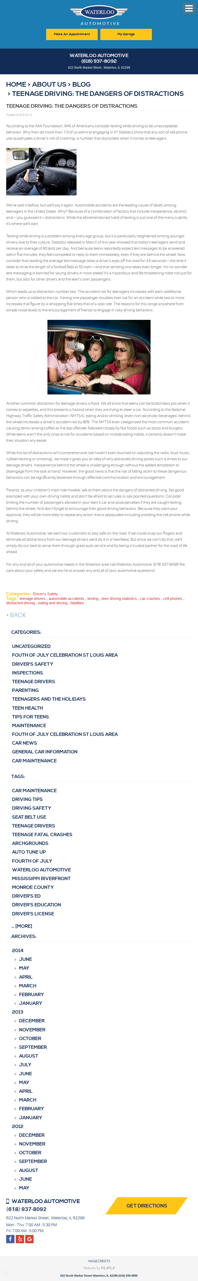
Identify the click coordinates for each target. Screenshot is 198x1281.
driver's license (33, 914)
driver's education (36, 905)
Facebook (10, 1237)
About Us (49, 84)
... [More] (21, 926)
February (31, 995)
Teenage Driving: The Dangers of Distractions (98, 94)
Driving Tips (27, 799)
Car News (24, 743)
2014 (17, 951)
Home (16, 84)
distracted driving (20, 603)
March (27, 986)
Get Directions (147, 1206)
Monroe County (33, 887)
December (32, 1021)
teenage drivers (33, 598)
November (32, 1030)
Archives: (23, 937)
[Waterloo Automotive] (99, 16)
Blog (81, 84)
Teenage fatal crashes (42, 835)
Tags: (18, 777)
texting (92, 598)
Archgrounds (30, 843)
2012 (17, 1127)
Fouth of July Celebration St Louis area (65, 655)
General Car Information (45, 752)
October (30, 1039)
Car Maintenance (34, 761)
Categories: (26, 632)
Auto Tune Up (29, 852)
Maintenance (29, 726)
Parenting (25, 690)
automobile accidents (66, 598)
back (18, 615)
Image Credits (99, 1261)
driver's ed (26, 896)
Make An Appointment (72, 34)
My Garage (126, 34)
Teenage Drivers (33, 682)
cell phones (172, 598)
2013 (17, 1012)
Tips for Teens (30, 717)
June (25, 959)
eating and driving (52, 603)
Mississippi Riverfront (41, 879)
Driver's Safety (45, 594)
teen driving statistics (119, 598)
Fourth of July (32, 861)
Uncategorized (31, 646)
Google (20, 1237)
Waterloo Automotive (41, 870)
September (33, 1047)
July (25, 1065)
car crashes (150, 598)
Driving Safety (31, 808)
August (28, 1056)
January (30, 1003)
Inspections (27, 673)
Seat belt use (29, 817)
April (26, 977)
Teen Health (27, 708)
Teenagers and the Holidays (49, 699)
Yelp (29, 1237)
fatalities (77, 603)
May (24, 968)
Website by (99, 1268)
